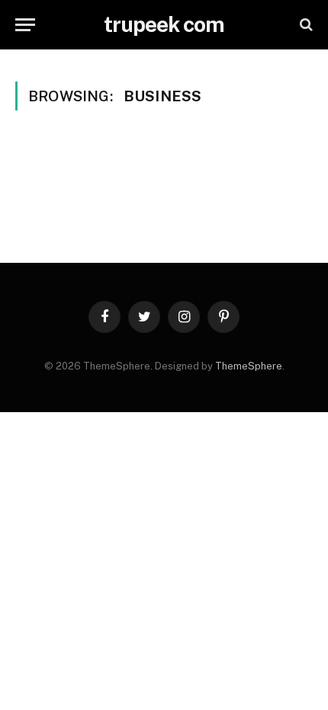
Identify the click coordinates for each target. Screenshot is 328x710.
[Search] (305, 25)
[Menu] (25, 25)
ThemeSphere (248, 366)
